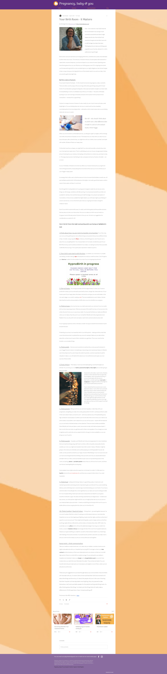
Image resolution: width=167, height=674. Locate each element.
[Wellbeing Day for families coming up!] (83, 619)
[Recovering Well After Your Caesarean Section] (62, 619)
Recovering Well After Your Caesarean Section (61, 628)
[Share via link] (69, 599)
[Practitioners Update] (104, 619)
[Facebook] (98, 656)
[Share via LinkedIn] (66, 599)
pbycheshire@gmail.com (71, 657)
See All (113, 611)
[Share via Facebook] (60, 599)
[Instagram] (102, 656)
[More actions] (107, 16)
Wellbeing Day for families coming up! (83, 628)
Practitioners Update (102, 627)
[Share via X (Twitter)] (63, 599)
